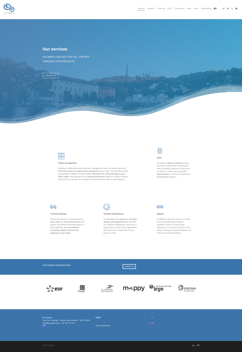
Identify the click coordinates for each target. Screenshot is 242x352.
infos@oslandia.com (51, 323)
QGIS (169, 8)
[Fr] (215, 11)
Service (141, 8)
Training (161, 8)
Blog (189, 8)
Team (196, 8)
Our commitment (103, 325)
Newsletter (206, 8)
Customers (179, 8)
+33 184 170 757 (68, 323)
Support (151, 8)
